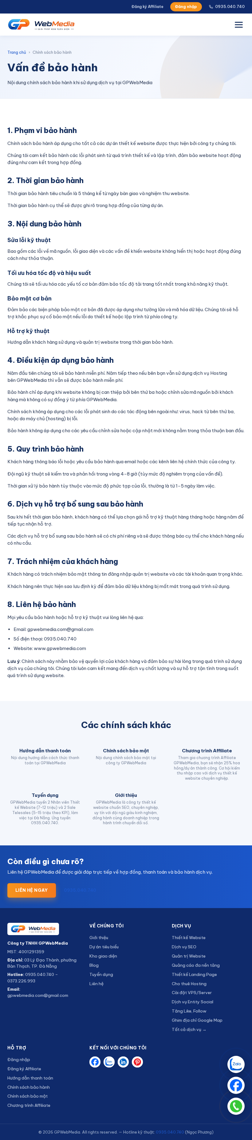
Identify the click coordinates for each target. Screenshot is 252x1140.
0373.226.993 (21, 981)
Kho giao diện (103, 956)
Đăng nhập (186, 6)
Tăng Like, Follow (189, 1011)
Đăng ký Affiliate (147, 6)
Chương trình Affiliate (28, 1105)
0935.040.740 (230, 6)
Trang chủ (16, 52)
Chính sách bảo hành (28, 1087)
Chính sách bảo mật (27, 1096)
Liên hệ (96, 983)
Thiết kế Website (189, 937)
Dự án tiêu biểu (104, 947)
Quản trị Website (189, 956)
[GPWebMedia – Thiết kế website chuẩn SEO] (41, 24)
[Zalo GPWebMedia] (109, 1062)
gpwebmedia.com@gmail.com (37, 995)
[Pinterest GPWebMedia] (137, 1062)
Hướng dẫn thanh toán (30, 1078)
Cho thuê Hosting (189, 983)
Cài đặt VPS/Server (192, 992)
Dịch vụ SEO (184, 947)
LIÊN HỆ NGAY (31, 890)
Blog (94, 965)
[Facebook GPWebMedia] (94, 1062)
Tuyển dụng (101, 974)
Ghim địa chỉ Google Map (197, 1020)
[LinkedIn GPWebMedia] (123, 1062)
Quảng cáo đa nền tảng (196, 965)
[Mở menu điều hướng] (239, 24)
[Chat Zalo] (236, 1064)
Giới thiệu (98, 937)
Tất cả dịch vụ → (189, 1029)
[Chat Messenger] (236, 1085)
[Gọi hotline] (236, 1106)
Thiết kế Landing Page (194, 974)
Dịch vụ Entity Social (192, 1002)
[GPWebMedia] (43, 929)
